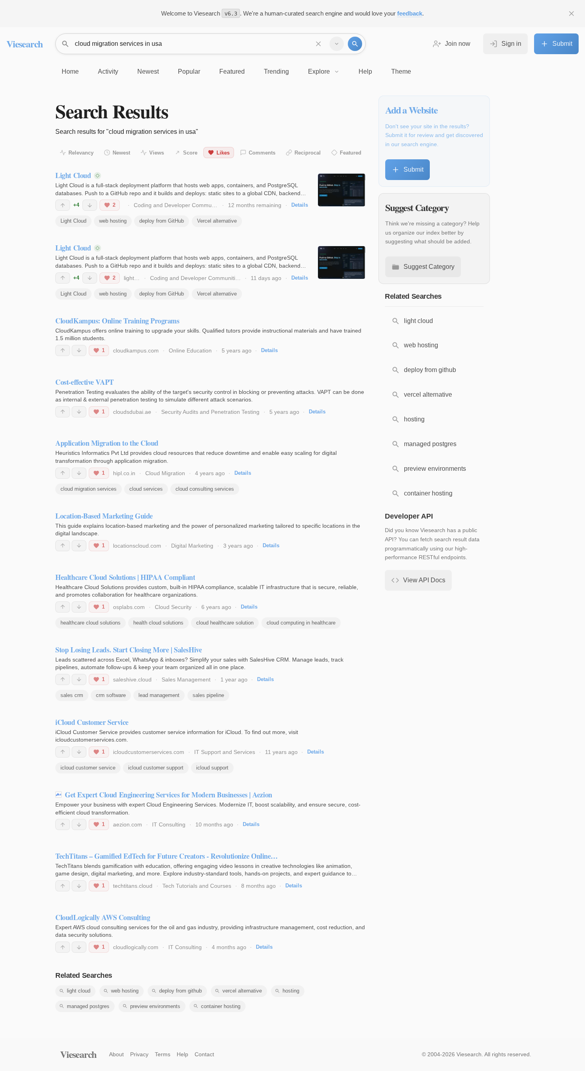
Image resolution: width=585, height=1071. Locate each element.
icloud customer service (87, 768)
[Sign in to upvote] (62, 205)
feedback (409, 13)
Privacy (139, 1054)
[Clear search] (318, 44)
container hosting (220, 1006)
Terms (162, 1054)
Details (299, 205)
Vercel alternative (217, 221)
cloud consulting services (205, 489)
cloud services (146, 489)
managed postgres (88, 1006)
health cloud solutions (158, 623)
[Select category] (337, 44)
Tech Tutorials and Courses (196, 886)
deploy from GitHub (161, 221)
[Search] (355, 44)
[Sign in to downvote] (89, 205)
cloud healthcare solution (225, 623)
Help (182, 1054)
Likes (223, 153)
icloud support (212, 768)
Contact (204, 1054)
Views (156, 153)
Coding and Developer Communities (179, 205)
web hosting (113, 221)
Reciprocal (307, 153)
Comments (262, 153)
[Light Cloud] (342, 190)
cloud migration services (88, 489)
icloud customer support (155, 768)
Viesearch (24, 44)
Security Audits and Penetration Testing (210, 412)
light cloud (78, 991)
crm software (111, 695)
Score (190, 153)
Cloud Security (173, 607)
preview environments (155, 1006)
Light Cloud (73, 221)
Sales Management (186, 679)
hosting (291, 991)
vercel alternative (242, 991)
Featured (350, 153)
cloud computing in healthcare (301, 623)
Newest (121, 153)
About (116, 1054)
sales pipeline (208, 695)
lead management (158, 695)
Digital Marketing (192, 545)
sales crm (71, 695)
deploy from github (180, 991)
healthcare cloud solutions (90, 623)
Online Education (190, 350)
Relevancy (81, 153)
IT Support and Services (224, 752)
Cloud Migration (165, 473)
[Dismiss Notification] (571, 13)
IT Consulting (168, 824)
